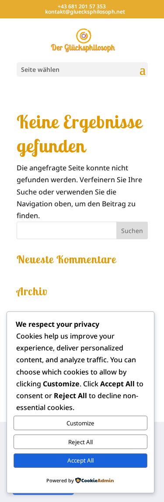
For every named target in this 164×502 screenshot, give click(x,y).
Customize (80, 423)
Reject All (80, 442)
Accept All (80, 460)
